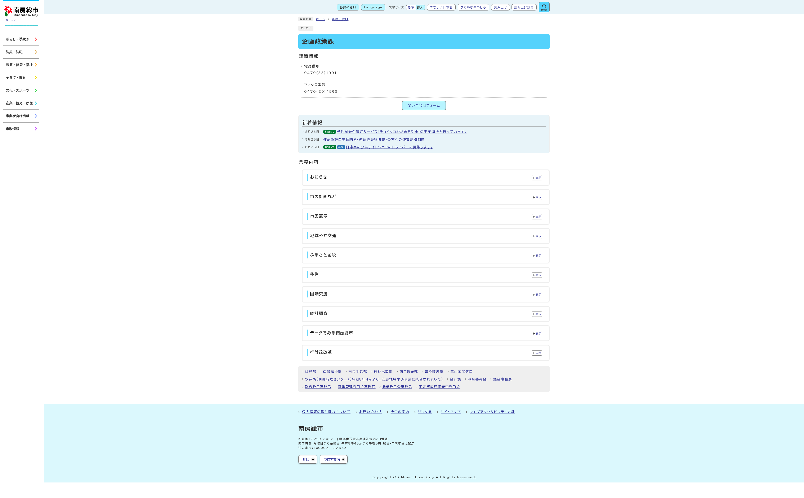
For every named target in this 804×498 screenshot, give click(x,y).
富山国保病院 (461, 371)
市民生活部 (357, 371)
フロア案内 (332, 459)
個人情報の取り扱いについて (326, 411)
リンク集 (425, 411)
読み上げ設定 (524, 7)
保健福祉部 (332, 371)
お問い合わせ (370, 411)
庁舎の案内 (400, 411)
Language (373, 7)
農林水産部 (383, 371)
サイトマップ (451, 411)
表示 (538, 177)
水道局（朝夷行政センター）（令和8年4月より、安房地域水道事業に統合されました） (374, 379)
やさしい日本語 (441, 7)
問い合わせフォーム (424, 105)
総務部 (310, 371)
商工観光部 (408, 371)
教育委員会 (477, 379)
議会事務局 (502, 379)
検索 (544, 10)
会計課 (455, 379)
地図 (306, 459)
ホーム (320, 19)
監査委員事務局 (318, 386)
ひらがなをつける (473, 7)
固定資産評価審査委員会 (439, 386)
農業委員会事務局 (397, 386)
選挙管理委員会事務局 (356, 386)
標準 (411, 7)
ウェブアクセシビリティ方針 (492, 411)
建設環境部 (434, 371)
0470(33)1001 (320, 72)
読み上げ (500, 7)
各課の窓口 (348, 7)
